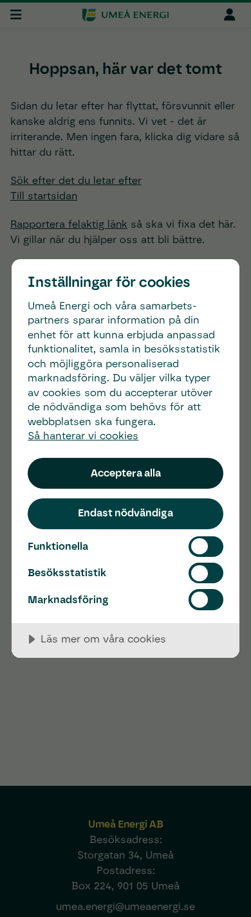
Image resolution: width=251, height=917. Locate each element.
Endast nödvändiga (125, 512)
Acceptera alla (126, 472)
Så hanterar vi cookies (83, 436)
